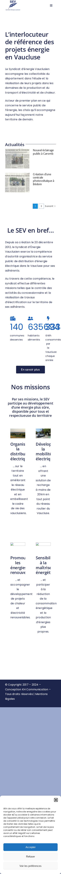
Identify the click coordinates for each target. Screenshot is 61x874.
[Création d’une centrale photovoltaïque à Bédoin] (17, 183)
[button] (56, 800)
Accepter (31, 847)
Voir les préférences (30, 865)
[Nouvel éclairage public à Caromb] (17, 158)
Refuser (30, 856)
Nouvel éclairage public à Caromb (43, 151)
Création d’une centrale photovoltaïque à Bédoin (43, 179)
